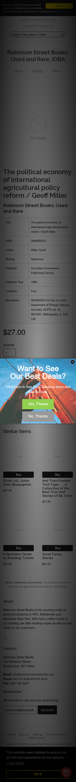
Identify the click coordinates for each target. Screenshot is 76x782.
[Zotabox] (73, 419)
